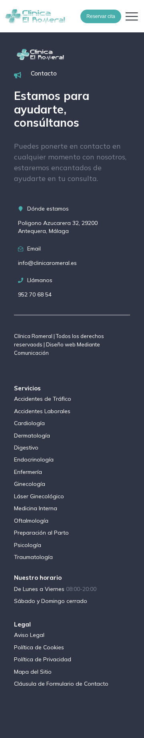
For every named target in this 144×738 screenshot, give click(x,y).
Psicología (27, 545)
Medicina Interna (35, 508)
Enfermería (28, 471)
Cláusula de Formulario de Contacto (61, 683)
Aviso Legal (29, 635)
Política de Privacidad (42, 659)
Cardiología (29, 423)
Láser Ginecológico (39, 496)
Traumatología (33, 557)
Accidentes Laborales (42, 411)
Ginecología (29, 483)
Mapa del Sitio (33, 671)
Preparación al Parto (41, 532)
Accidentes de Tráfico (42, 398)
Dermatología (32, 435)
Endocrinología (34, 459)
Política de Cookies (39, 647)
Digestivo (26, 447)
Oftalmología (31, 520)
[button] (132, 16)
